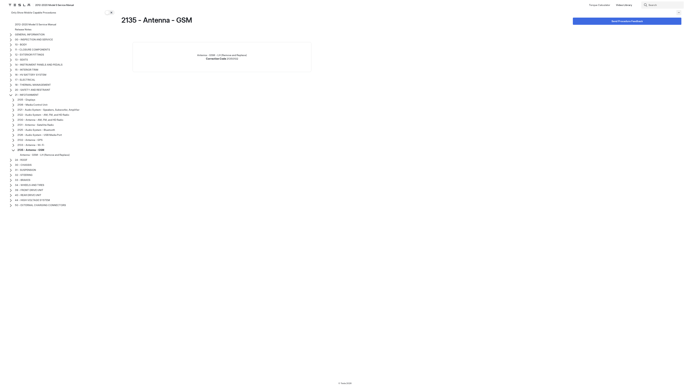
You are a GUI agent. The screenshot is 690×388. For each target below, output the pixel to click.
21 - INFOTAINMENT (27, 94)
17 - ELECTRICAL (25, 79)
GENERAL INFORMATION (30, 34)
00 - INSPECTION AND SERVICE (34, 39)
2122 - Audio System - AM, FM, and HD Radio (43, 114)
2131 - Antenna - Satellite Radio (35, 124)
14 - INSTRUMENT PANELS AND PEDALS (39, 64)
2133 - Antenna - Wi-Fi (30, 145)
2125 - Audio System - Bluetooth (36, 129)
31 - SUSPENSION (25, 169)
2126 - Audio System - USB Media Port (39, 134)
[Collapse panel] (678, 12)
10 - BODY (21, 44)
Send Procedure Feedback (627, 21)
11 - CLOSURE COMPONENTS (32, 49)
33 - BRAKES (22, 180)
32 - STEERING (24, 175)
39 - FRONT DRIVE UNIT (29, 190)
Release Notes (23, 29)
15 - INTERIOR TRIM (26, 69)
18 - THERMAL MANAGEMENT (33, 84)
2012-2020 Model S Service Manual (35, 24)
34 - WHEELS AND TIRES (29, 185)
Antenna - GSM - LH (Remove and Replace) (45, 154)
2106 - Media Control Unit (32, 104)
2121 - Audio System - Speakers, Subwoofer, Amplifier (48, 109)
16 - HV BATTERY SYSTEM (30, 74)
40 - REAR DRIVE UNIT (28, 195)
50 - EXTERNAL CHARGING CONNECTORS (40, 205)
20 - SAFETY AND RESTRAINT (32, 89)
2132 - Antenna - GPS (30, 139)
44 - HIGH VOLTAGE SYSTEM (32, 200)
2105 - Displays (26, 99)
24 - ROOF (21, 159)
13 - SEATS (21, 59)
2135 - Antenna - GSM (30, 150)
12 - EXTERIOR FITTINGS (29, 54)
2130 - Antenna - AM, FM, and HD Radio (40, 119)
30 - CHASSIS (23, 164)
